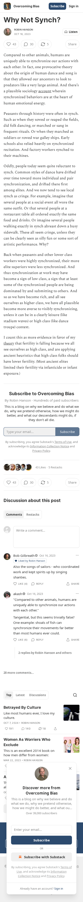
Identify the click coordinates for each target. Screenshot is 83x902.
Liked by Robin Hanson (31, 560)
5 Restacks (55, 467)
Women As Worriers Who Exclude (27, 742)
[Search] (75, 695)
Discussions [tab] (37, 695)
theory (9, 343)
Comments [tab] (14, 515)
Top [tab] (8, 695)
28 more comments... (19, 673)
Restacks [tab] (32, 515)
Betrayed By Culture (22, 707)
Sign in (74, 6)
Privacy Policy (55, 876)
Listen (73, 32)
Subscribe (57, 6)
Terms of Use (62, 442)
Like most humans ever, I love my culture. (29, 715)
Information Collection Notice (49, 446)
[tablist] (23, 514)
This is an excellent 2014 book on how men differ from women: (29, 752)
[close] (70, 768)
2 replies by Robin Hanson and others (44, 653)
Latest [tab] (20, 695)
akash (17, 594)
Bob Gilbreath (24, 555)
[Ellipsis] (77, 555)
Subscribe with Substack (44, 857)
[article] (41, 718)
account (44, 91)
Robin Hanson (23, 29)
